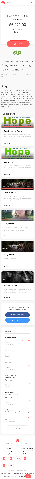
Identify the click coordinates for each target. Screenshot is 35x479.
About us (8, 448)
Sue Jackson (9, 223)
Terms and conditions (26, 448)
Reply (8, 342)
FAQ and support (9, 451)
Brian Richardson (11, 337)
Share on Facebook (18, 315)
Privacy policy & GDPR (26, 451)
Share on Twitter (18, 320)
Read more (7, 143)
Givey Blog (9, 454)
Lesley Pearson (10, 350)
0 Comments (11, 344)
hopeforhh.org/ (17, 19)
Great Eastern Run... (13, 131)
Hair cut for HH (11, 285)
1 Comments (11, 357)
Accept (28, 476)
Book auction (10, 193)
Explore (9, 2)
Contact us (26, 454)
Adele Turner (9, 392)
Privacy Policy (21, 476)
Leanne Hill (9, 162)
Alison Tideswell (10, 375)
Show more (17, 428)
